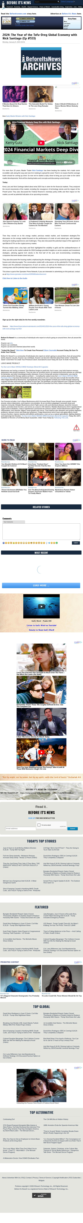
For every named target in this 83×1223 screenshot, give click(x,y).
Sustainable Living (58, 7)
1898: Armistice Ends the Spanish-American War (60, 1125)
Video (80, 7)
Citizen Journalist (50, 350)
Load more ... (41, 585)
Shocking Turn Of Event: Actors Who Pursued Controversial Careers (67, 223)
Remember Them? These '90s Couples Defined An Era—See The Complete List (40, 706)
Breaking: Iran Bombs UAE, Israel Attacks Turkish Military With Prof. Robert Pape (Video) (20, 1024)
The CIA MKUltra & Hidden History (55, 1119)
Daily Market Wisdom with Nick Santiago (20, 116)
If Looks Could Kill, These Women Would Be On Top (62, 996)
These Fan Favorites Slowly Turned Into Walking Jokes (13, 306)
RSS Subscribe (74, 1178)
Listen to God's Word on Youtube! (41, 625)
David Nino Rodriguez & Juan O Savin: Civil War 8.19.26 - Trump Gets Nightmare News (20, 924)
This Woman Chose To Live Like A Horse (67, 306)
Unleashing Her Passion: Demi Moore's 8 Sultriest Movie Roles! (38, 1103)
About (4, 1178)
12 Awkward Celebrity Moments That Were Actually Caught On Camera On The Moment (41, 223)
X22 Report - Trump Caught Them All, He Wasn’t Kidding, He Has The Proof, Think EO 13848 (60, 924)
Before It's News (19, 2)
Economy (17, 7)
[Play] (41, 606)
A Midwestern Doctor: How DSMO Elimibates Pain (21, 1158)
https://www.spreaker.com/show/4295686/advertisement (26, 274)
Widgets (41, 1180)
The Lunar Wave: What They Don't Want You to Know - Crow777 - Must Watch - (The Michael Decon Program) (20, 1150)
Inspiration (68, 7)
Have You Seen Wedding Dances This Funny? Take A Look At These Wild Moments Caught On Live (40, 768)
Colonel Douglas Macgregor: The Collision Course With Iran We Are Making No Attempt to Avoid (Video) (61, 941)
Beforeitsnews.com (18, 14)
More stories (30, 25)
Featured (10, 7)
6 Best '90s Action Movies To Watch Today (33, 737)
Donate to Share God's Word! (41, 630)
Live (75, 7)
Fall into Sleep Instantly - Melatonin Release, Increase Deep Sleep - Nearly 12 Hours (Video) (20, 856)
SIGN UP (31, 818)
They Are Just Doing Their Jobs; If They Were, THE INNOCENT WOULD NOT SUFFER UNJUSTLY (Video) (21, 865)
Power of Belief (45, 7)
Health (24, 7)
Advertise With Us (13, 1178)
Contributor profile (20, 25)
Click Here (20, 350)
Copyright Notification (60, 1178)
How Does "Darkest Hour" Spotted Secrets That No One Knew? (39, 466)
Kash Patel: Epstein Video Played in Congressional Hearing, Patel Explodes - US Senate (21, 932)
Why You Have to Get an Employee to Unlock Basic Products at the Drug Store (21, 1140)
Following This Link (61, 418)
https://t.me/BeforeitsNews (63, 793)
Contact (28, 1178)
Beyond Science (33, 7)
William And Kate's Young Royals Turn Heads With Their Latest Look (40, 307)
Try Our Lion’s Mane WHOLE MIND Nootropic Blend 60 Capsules (24, 367)
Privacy (35, 1178)
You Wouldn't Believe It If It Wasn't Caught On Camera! (14, 465)
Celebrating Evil (9, 1119)
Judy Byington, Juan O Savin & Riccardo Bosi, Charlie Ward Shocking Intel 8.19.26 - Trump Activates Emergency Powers (60, 915)
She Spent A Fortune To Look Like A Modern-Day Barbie (14, 222)
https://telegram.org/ (28, 793)
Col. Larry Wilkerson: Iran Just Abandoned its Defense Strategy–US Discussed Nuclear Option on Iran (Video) (62, 950)
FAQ (23, 1178)
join (11, 343)
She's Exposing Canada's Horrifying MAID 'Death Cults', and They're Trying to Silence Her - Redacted (21, 889)
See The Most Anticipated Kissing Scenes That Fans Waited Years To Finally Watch (41, 491)
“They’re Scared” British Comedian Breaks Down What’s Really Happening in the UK (60, 1132)
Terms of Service (45, 1178)
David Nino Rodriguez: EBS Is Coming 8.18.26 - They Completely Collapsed (60, 856)
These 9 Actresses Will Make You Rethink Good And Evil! (14, 490)
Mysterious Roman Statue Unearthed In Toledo (65, 490)
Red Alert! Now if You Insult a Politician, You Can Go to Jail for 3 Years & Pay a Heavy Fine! (60, 1039)
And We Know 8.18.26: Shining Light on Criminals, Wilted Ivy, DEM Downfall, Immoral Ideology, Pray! (61, 864)
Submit (72, 829)
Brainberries (6, 226)
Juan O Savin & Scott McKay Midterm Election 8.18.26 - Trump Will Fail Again (19, 849)
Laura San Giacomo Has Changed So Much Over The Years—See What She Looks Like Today (41, 673)
